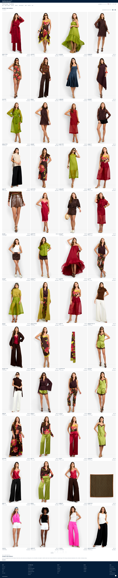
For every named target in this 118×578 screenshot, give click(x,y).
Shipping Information (31, 571)
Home (26, 5)
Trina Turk (3, 566)
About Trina (59, 566)
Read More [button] (4, 559)
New (3, 5)
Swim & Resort (21, 5)
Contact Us (29, 566)
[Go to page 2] (66, 552)
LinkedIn (85, 571)
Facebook (85, 566)
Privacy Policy (112, 566)
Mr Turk (29, 5)
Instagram (85, 568)
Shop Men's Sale (10, 1)
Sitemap (111, 571)
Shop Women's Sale (5, 1)
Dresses (16, 5)
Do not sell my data (112, 574)
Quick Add (16, 53)
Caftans (12, 5)
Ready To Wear (7, 5)
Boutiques (58, 568)
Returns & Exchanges (31, 568)
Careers (58, 571)
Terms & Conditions (112, 568)
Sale (32, 5)
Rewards (29, 574)
